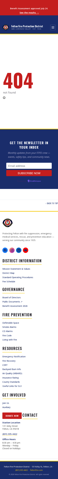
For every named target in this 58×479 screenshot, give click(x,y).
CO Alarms (7, 331)
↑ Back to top (51, 203)
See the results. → (29, 12)
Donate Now (12, 415)
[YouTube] (25, 250)
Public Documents (12, 301)
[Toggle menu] (53, 27)
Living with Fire (9, 339)
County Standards (11, 381)
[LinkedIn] (18, 250)
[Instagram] (12, 250)
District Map (8, 273)
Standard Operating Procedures (17, 277)
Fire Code (7, 335)
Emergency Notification (14, 356)
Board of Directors (11, 297)
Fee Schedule (8, 281)
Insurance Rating (10, 377)
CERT (5, 365)
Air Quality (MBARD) (12, 373)
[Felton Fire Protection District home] (29, 223)
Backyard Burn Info (11, 369)
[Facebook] (5, 250)
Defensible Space (10, 322)
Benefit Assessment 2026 (15, 306)
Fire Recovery (8, 360)
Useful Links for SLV (12, 386)
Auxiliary (6, 407)
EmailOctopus (35, 181)
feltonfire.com (36, 470)
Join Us (5, 403)
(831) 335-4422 (9, 434)
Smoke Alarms (9, 327)
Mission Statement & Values (16, 268)
